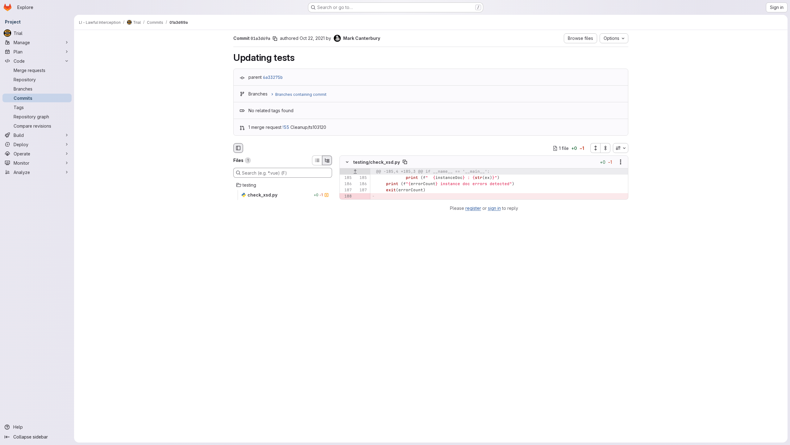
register (473, 208)
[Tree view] (327, 160)
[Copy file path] (405, 162)
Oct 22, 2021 (312, 38)
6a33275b (273, 77)
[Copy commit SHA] (275, 38)
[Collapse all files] (605, 148)
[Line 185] (346, 178)
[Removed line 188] (346, 196)
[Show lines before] (355, 172)
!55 (286, 127)
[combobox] (620, 148)
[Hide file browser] (238, 148)
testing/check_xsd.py (376, 162)
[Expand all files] (595, 148)
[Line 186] (346, 184)
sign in (494, 208)
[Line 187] (346, 190)
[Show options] (620, 162)
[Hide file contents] (347, 162)
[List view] (317, 160)
